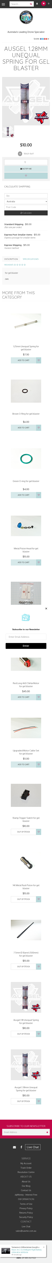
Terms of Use (26, 1204)
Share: (37, 39)
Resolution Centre (26, 1172)
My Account (26, 1163)
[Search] (31, 4)
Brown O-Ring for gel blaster (26, 413)
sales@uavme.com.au (26, 1231)
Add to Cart (23, 360)
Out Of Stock (23, 832)
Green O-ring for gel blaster (26, 481)
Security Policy (26, 1217)
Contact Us (26, 1190)
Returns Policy (26, 1212)
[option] (26, 101)
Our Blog (26, 1186)
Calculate (27, 213)
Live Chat (33, 1147)
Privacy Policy (26, 1208)
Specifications (31, 259)
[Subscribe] (46, 1132)
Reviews (9, 265)
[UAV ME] (26, 17)
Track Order (26, 1167)
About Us (26, 1181)
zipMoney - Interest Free (26, 1194)
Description (11, 259)
